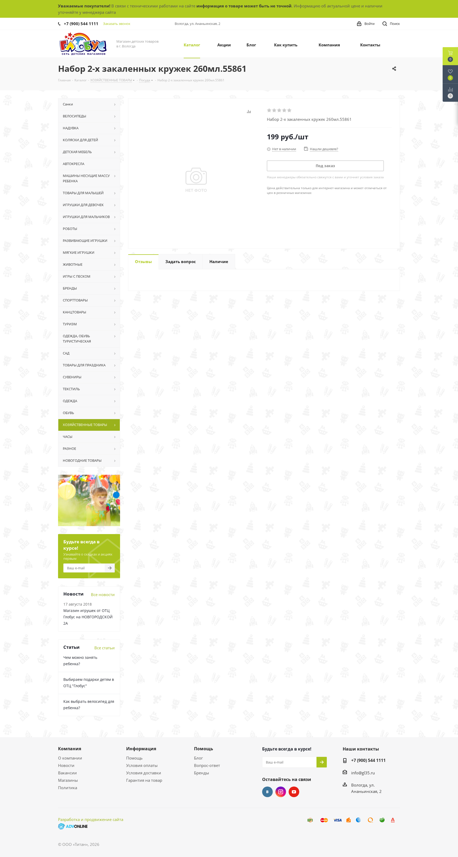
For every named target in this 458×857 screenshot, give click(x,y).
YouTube (294, 792)
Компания (69, 749)
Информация (141, 749)
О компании (70, 758)
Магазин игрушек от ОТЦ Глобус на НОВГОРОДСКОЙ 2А (88, 617)
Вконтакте (267, 792)
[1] (269, 110)
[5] (289, 110)
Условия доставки (143, 772)
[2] (274, 110)
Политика (67, 787)
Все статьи (104, 647)
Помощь (134, 758)
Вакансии (67, 772)
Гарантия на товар (144, 780)
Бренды (201, 772)
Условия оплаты (142, 765)
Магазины (68, 780)
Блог (198, 758)
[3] (279, 110)
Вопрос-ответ (207, 765)
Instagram (280, 792)
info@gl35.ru (363, 772)
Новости (66, 765)
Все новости (103, 594)
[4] (284, 110)
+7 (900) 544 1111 (81, 23)
